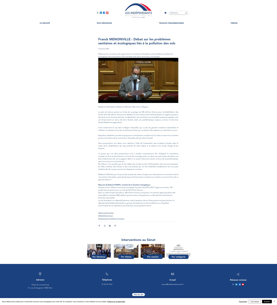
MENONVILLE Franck (105, 216)
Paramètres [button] (243, 301)
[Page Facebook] (104, 13)
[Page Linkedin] (101, 13)
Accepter (267, 301)
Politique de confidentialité (116, 301)
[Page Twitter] (98, 13)
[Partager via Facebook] (99, 226)
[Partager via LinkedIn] (110, 226)
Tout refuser (255, 301)
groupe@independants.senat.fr (173, 284)
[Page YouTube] (107, 13)
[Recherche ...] (186, 13)
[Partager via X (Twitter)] (105, 226)
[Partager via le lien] (115, 226)
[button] (44, 23)
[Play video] (138, 80)
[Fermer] (274, 301)
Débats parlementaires (106, 213)
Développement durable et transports (111, 219)
